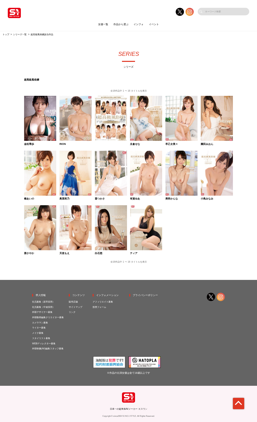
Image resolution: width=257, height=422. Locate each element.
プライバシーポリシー (145, 295)
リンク (72, 312)
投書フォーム (99, 307)
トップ (6, 34)
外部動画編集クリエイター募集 (48, 317)
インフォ (139, 24)
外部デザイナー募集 (42, 312)
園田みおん (207, 144)
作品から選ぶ (120, 24)
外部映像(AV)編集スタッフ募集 (47, 348)
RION (62, 144)
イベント (154, 24)
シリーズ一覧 (20, 34)
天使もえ (64, 253)
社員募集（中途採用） (43, 307)
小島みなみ (207, 198)
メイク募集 (37, 333)
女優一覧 (103, 24)
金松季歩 (29, 144)
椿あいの (29, 198)
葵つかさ (100, 198)
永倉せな (135, 144)
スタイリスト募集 (41, 338)
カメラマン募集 (40, 322)
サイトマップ (75, 307)
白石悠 (98, 253)
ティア (134, 253)
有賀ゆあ (135, 198)
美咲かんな (171, 198)
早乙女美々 (171, 144)
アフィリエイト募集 (103, 302)
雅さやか (29, 253)
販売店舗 (73, 302)
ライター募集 (39, 327)
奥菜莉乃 (64, 198)
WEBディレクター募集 (43, 343)
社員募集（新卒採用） (43, 302)
